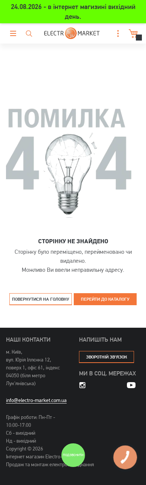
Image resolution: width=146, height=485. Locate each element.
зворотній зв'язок (106, 357)
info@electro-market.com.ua (36, 400)
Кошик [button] (131, 33)
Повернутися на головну (40, 299)
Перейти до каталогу (105, 299)
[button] (116, 33)
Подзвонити (73, 455)
